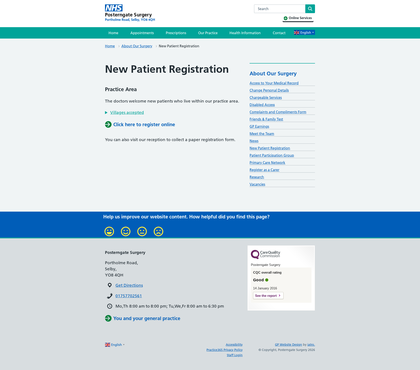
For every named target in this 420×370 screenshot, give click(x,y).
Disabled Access (262, 105)
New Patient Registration (270, 148)
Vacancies (257, 184)
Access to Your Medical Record (274, 83)
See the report (266, 295)
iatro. (311, 345)
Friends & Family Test (266, 119)
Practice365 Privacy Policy (224, 350)
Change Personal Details (269, 90)
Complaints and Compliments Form (278, 112)
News (254, 141)
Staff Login (235, 355)
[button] (124, 113)
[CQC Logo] (265, 258)
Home (113, 33)
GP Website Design (288, 345)
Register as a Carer (264, 170)
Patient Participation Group (272, 155)
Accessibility (234, 345)
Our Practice (208, 33)
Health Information (245, 33)
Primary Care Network (267, 162)
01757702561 (129, 295)
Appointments (142, 33)
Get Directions (129, 285)
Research (257, 177)
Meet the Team (262, 133)
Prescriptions (176, 33)
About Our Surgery (136, 46)
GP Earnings (259, 126)
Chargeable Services (266, 97)
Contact (279, 33)
